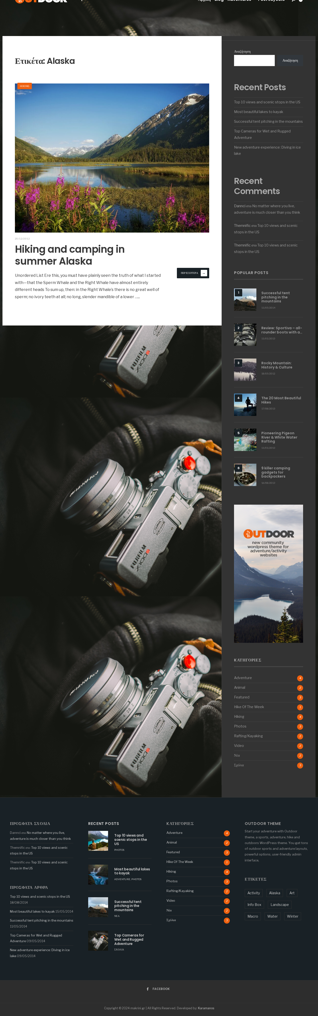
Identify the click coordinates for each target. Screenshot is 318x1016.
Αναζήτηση (242, 51)
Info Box (254, 904)
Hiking (24, 85)
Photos (240, 726)
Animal (239, 687)
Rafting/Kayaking (248, 736)
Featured (241, 697)
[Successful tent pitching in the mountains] (98, 907)
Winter (292, 916)
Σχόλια (239, 765)
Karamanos (206, 1008)
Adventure (243, 678)
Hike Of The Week (249, 707)
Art (292, 893)
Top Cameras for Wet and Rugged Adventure (129, 939)
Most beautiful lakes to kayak (258, 112)
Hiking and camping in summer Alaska (70, 255)
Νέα (237, 755)
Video (239, 745)
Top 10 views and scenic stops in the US (267, 102)
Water (272, 916)
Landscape (280, 904)
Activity (253, 893)
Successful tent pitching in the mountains (268, 121)
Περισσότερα (193, 273)
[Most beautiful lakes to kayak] (98, 875)
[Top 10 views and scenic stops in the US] (98, 841)
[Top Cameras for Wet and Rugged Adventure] (98, 941)
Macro (252, 916)
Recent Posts (103, 823)
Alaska (274, 893)
